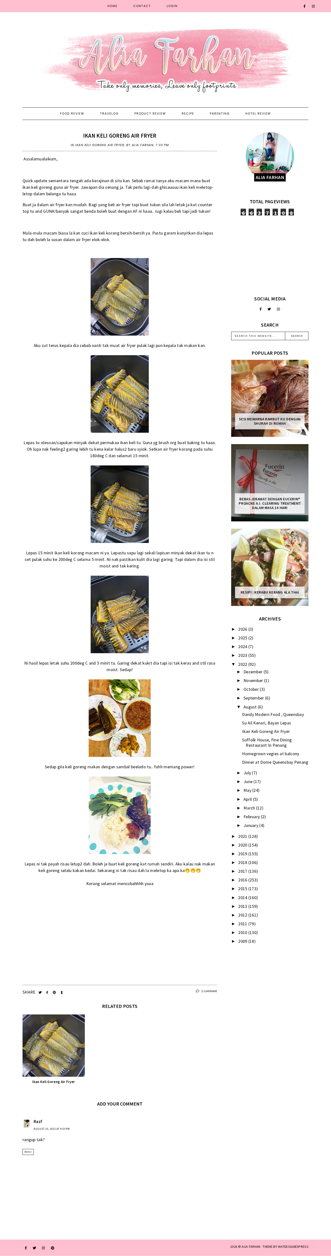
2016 (243, 880)
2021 (243, 836)
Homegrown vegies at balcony (270, 753)
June (249, 781)
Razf (38, 1121)
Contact (142, 6)
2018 (243, 862)
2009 (243, 941)
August (251, 707)
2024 (243, 646)
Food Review (72, 113)
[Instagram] (313, 6)
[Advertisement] (269, 255)
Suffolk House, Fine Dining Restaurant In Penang (267, 742)
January (251, 825)
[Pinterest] (52, 1248)
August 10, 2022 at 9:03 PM (52, 1128)
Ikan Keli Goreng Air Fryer (120, 135)
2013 (243, 906)
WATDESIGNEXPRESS (293, 1246)
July (248, 773)
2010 (243, 932)
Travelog (109, 113)
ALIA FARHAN (251, 1246)
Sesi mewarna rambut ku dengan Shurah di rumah (269, 421)
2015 (243, 888)
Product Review (150, 113)
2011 (243, 923)
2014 (243, 897)
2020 (243, 845)
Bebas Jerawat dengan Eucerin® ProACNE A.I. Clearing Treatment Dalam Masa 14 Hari (270, 503)
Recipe (188, 113)
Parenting (220, 113)
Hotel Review (258, 113)
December (254, 672)
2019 (243, 853)
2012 (243, 915)
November (254, 680)
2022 (243, 664)
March (250, 808)
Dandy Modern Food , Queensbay (273, 714)
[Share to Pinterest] (55, 992)
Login (172, 6)
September (254, 698)
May (248, 790)
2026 (243, 629)
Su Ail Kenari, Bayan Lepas (266, 723)
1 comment (208, 991)
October (252, 689)
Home (113, 6)
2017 (243, 871)
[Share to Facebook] (47, 992)
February (252, 816)
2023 (243, 655)
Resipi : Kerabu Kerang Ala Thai (270, 592)
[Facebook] (305, 6)
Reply (28, 1152)
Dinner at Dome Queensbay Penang (275, 762)
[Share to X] (41, 992)
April (248, 799)
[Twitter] (269, 309)
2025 (243, 638)
